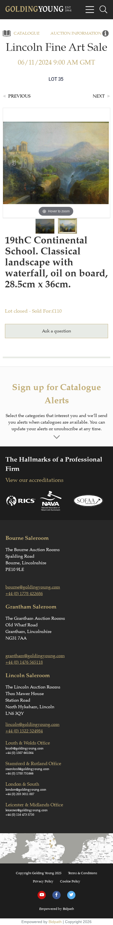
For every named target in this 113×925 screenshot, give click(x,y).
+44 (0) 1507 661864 (19, 753)
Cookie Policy (70, 881)
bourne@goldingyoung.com (32, 587)
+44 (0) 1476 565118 (24, 662)
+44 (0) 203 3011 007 (19, 794)
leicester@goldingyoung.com (26, 810)
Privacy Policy (43, 881)
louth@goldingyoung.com (24, 748)
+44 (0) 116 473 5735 (19, 814)
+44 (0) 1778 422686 (24, 593)
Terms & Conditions (82, 873)
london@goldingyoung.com (25, 789)
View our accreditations (34, 480)
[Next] (98, 163)
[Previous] (14, 163)
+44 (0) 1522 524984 (24, 731)
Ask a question (56, 331)
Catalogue (26, 33)
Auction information (75, 33)
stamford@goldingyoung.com (27, 769)
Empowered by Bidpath (56, 909)
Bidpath (55, 922)
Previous (19, 96)
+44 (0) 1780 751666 (19, 773)
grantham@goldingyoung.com (35, 656)
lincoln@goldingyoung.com (32, 724)
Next (99, 96)
